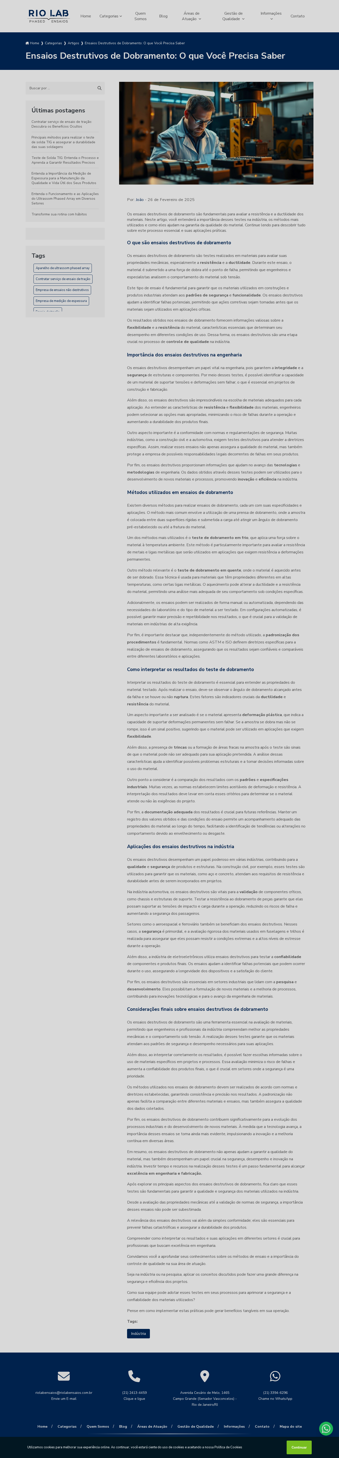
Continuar (299, 1447)
